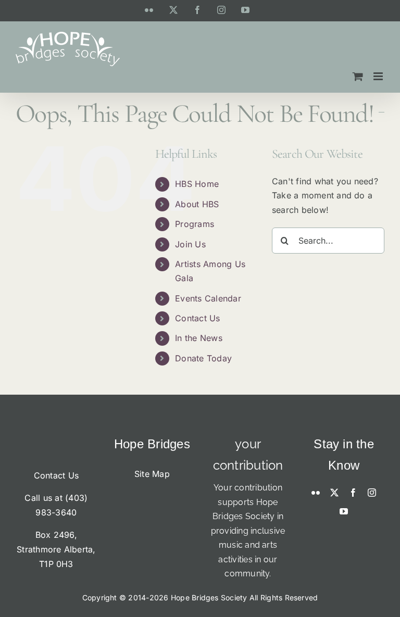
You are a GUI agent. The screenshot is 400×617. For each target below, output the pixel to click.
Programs (194, 224)
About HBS (197, 204)
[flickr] (315, 492)
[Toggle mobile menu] (378, 76)
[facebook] (353, 492)
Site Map (152, 474)
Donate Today (203, 358)
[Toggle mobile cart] (358, 76)
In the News (198, 338)
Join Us (190, 244)
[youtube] (344, 511)
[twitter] (334, 492)
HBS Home (197, 184)
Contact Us (197, 318)
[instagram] (372, 492)
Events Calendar (208, 298)
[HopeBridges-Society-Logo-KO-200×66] (56, 438)
